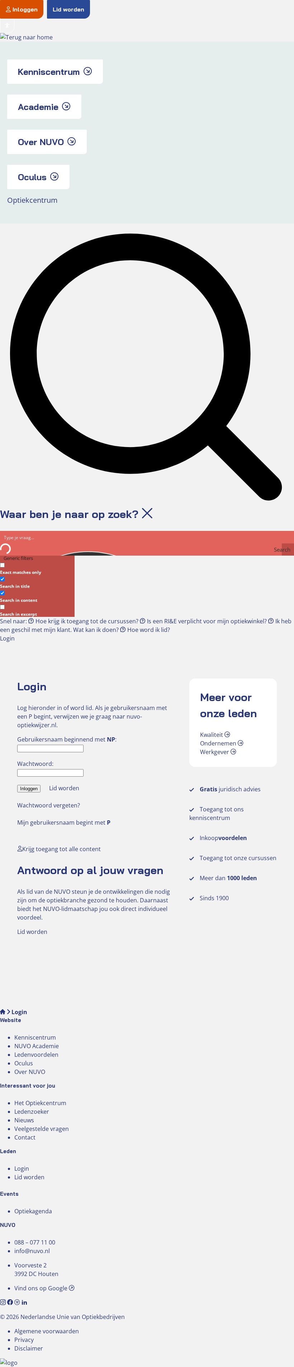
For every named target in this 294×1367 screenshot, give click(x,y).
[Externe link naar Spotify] (18, 1302)
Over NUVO (29, 1072)
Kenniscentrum (35, 1037)
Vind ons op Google (41, 1288)
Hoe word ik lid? (148, 630)
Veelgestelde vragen (41, 1129)
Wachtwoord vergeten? (48, 805)
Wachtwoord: (35, 764)
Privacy (24, 1340)
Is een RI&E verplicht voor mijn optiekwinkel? (207, 621)
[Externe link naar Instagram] (3, 1302)
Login (21, 1168)
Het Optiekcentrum (40, 1103)
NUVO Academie (36, 1046)
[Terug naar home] (26, 37)
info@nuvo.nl (32, 1251)
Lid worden (68, 9)
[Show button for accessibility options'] (7, 26)
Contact (24, 1137)
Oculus (23, 1063)
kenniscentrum (209, 818)
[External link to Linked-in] (24, 1302)
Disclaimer (28, 1348)
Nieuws (24, 1120)
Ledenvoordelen (36, 1055)
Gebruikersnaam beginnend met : (67, 739)
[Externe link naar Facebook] (10, 1302)
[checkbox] (36, 568)
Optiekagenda (33, 1211)
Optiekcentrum (32, 200)
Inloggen (25, 9)
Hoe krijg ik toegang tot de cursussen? (87, 621)
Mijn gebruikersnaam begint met (63, 822)
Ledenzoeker (31, 1112)
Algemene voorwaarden (46, 1331)
